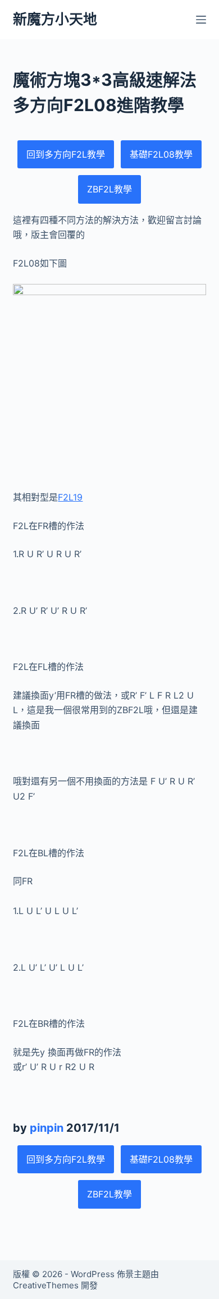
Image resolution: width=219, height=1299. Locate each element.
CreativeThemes (46, 1285)
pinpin (46, 1128)
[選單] (201, 20)
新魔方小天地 (55, 19)
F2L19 (70, 497)
